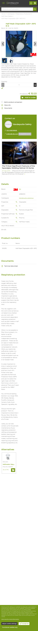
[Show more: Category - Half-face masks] (16, 221)
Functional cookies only (9, 627)
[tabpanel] (4, 60)
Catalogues (10, 14)
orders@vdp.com (12, 134)
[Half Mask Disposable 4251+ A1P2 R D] (19, 44)
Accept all (25, 623)
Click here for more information (10, 619)
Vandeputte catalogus (26, 198)
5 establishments (24, 134)
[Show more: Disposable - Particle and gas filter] (16, 210)
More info (7, 105)
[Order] (13, 470)
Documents (8, 108)
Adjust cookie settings (9, 623)
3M (20, 189)
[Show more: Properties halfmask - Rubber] (16, 214)
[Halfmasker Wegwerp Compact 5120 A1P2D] (9, 457)
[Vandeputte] (12, 3)
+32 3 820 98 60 (11, 130)
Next (35, 44)
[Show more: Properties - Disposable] (16, 202)
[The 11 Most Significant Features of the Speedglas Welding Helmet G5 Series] (19, 159)
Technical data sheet (11, 266)
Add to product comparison (13, 102)
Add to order (30, 97)
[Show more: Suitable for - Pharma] (16, 218)
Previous (2, 44)
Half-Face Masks (6, 16)
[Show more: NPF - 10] (16, 206)
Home (3, 14)
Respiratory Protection (23, 14)
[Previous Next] (19, 44)
